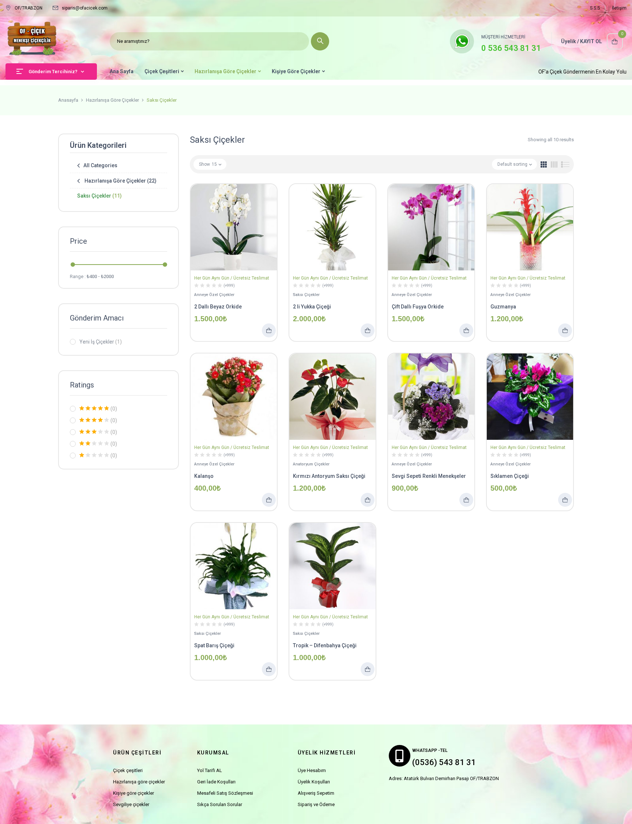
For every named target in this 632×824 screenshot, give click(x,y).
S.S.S (595, 8)
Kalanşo (204, 476)
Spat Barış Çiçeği (214, 645)
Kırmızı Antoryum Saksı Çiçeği (329, 476)
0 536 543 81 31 (511, 48)
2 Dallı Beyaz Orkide (218, 307)
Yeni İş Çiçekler (100, 342)
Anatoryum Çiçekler (311, 464)
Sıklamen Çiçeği (509, 476)
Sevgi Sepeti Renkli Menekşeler (429, 476)
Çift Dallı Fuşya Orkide (418, 307)
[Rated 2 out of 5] (94, 443)
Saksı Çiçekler (99, 196)
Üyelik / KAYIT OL (581, 41)
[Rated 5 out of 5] (94, 408)
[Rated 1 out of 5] (94, 455)
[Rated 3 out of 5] (94, 432)
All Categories (100, 165)
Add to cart (269, 330)
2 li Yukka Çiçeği (312, 307)
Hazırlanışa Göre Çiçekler (112, 100)
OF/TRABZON (28, 8)
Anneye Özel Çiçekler (214, 294)
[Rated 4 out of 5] (94, 420)
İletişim (619, 8)
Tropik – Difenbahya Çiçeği (325, 645)
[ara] (320, 41)
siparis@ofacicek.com (85, 8)
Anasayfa (68, 100)
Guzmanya (503, 307)
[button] (615, 41)
